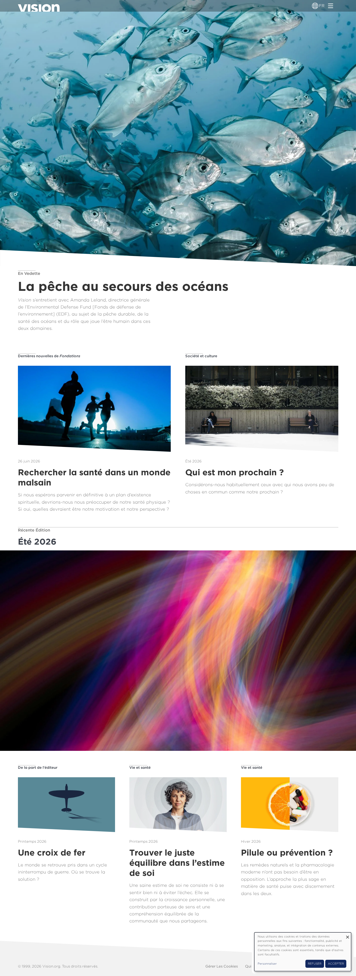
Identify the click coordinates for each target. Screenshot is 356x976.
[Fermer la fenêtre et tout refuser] (347, 935)
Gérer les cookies (221, 966)
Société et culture (201, 356)
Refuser (314, 963)
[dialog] (302, 951)
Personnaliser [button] (267, 963)
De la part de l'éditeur (37, 767)
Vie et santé (140, 767)
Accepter (336, 963)
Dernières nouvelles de (49, 356)
